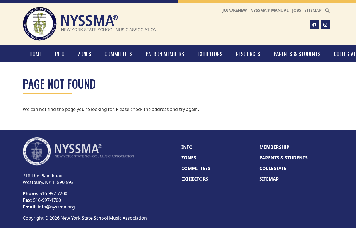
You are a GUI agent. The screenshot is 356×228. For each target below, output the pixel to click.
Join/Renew (234, 10)
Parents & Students (297, 54)
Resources (248, 54)
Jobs (296, 10)
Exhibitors (209, 54)
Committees (118, 54)
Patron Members (165, 54)
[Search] (327, 10)
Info (60, 54)
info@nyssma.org (56, 207)
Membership (274, 147)
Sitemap (313, 10)
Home (35, 54)
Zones (84, 54)
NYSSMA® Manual (269, 10)
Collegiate (272, 168)
